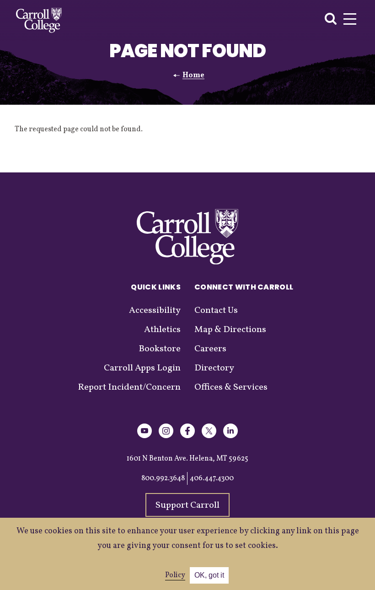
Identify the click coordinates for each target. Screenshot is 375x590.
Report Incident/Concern (129, 387)
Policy (175, 575)
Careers (210, 349)
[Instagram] (166, 436)
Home (193, 75)
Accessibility (155, 310)
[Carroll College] (39, 20)
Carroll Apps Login (142, 368)
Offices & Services (231, 387)
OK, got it (209, 575)
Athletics (162, 329)
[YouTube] (144, 436)
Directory (214, 368)
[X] (209, 436)
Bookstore (160, 349)
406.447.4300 (212, 478)
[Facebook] (187, 436)
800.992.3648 (163, 478)
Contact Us (216, 310)
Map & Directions (230, 329)
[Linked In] (230, 436)
